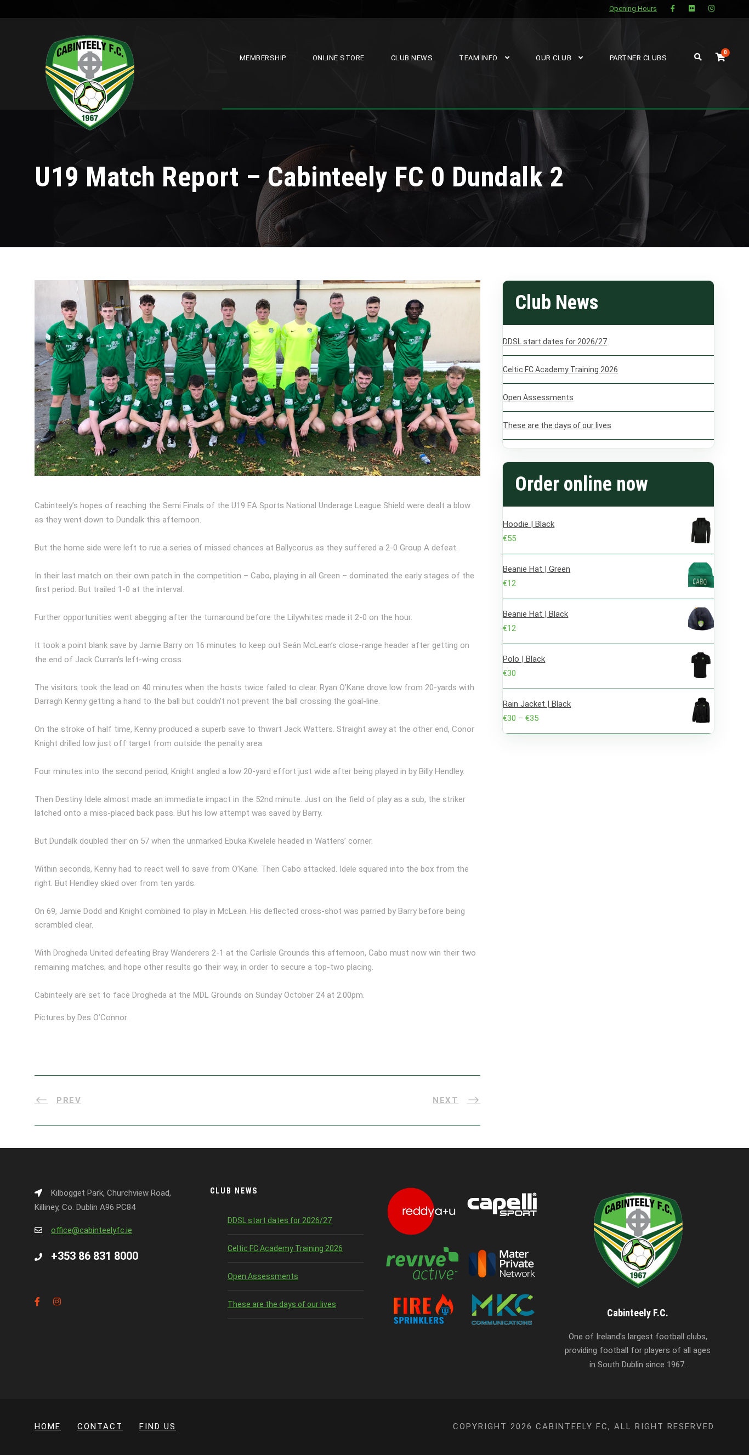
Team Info (478, 58)
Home (48, 1426)
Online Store (339, 58)
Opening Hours (633, 8)
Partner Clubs (638, 58)
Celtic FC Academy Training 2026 (560, 369)
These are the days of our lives (557, 425)
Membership (263, 58)
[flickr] (692, 8)
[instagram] (711, 8)
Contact (100, 1426)
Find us (157, 1426)
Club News (412, 58)
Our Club (553, 58)
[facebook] (673, 8)
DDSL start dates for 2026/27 (555, 341)
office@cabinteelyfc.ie (91, 1230)
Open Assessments (538, 397)
